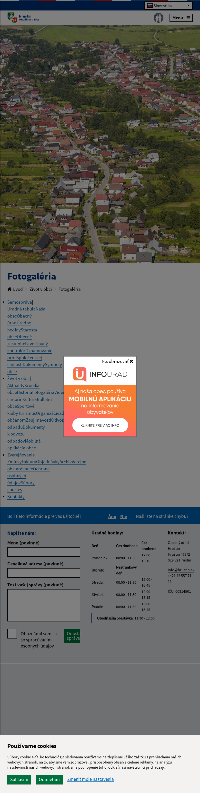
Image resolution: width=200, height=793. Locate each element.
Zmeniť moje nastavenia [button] (90, 779)
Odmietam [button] (49, 779)
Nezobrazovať (116, 361)
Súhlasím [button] (19, 779)
